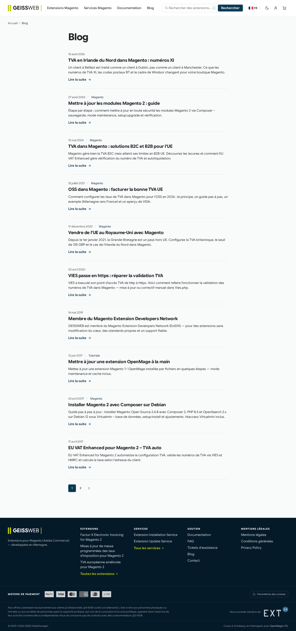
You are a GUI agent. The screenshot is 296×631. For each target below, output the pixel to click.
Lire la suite (77, 80)
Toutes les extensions (97, 574)
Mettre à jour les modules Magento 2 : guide (114, 103)
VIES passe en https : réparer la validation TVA (115, 275)
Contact (193, 561)
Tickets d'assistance (202, 548)
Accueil (13, 23)
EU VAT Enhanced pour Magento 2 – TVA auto (114, 447)
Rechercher (230, 8)
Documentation (199, 535)
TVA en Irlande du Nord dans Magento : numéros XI (121, 60)
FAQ (190, 541)
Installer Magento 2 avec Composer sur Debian (117, 404)
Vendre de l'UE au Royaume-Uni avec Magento (116, 232)
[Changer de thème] (267, 8)
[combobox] (190, 8)
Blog (190, 554)
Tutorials (94, 355)
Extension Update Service (153, 541)
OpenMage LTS (279, 625)
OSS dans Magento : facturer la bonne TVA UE (115, 189)
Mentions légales (253, 535)
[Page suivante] (89, 488)
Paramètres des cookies (271, 594)
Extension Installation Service (155, 535)
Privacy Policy (251, 548)
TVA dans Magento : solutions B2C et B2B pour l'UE (120, 146)
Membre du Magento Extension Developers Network (123, 318)
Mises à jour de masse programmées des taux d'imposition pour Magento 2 (102, 551)
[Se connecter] (275, 8)
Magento (97, 97)
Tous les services (147, 548)
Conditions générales (257, 541)
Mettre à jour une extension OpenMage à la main (119, 361)
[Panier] (284, 8)
